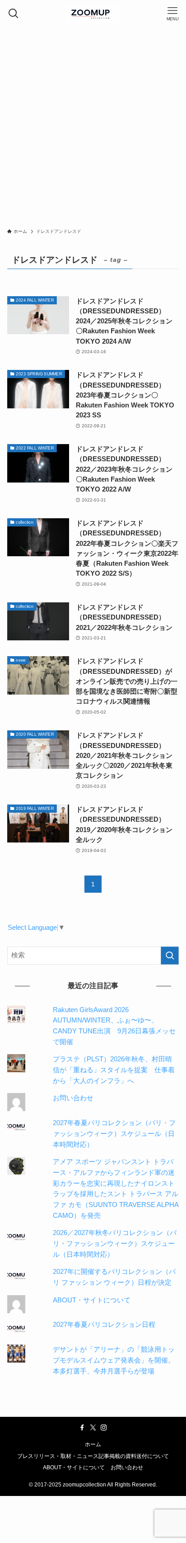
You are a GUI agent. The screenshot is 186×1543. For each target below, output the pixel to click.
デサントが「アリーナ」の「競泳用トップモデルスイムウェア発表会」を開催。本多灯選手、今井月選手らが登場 (114, 1360)
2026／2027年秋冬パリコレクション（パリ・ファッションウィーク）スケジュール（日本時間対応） (115, 1243)
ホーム (93, 1444)
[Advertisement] (93, 125)
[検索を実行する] (170, 956)
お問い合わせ (73, 1098)
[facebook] (82, 1428)
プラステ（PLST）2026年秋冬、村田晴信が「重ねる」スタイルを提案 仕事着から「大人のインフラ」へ (114, 1069)
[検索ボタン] (13, 13)
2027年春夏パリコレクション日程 (104, 1324)
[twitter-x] (93, 1428)
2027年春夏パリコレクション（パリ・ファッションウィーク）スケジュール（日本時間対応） (114, 1133)
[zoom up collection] (93, 13)
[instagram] (104, 1428)
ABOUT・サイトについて (91, 1300)
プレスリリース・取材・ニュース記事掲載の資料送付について (93, 1456)
